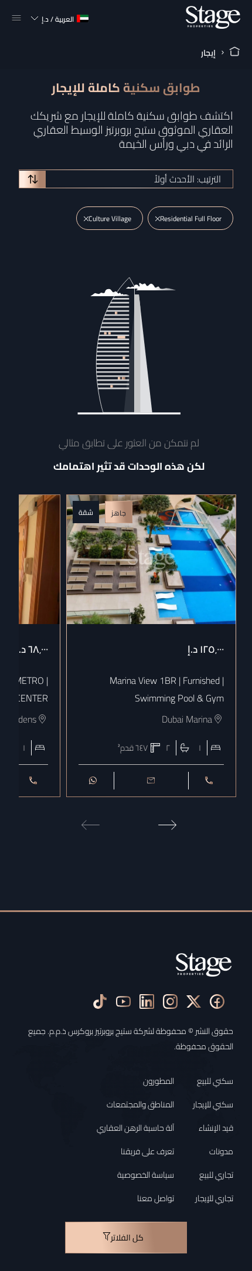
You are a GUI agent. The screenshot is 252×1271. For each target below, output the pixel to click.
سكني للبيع (215, 1081)
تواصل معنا (155, 1198)
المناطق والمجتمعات (140, 1104)
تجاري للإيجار (214, 1198)
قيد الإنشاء (216, 1128)
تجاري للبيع (216, 1174)
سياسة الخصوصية (145, 1174)
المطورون (158, 1081)
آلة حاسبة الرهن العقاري (135, 1128)
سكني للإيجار (213, 1104)
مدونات (221, 1151)
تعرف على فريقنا (147, 1151)
